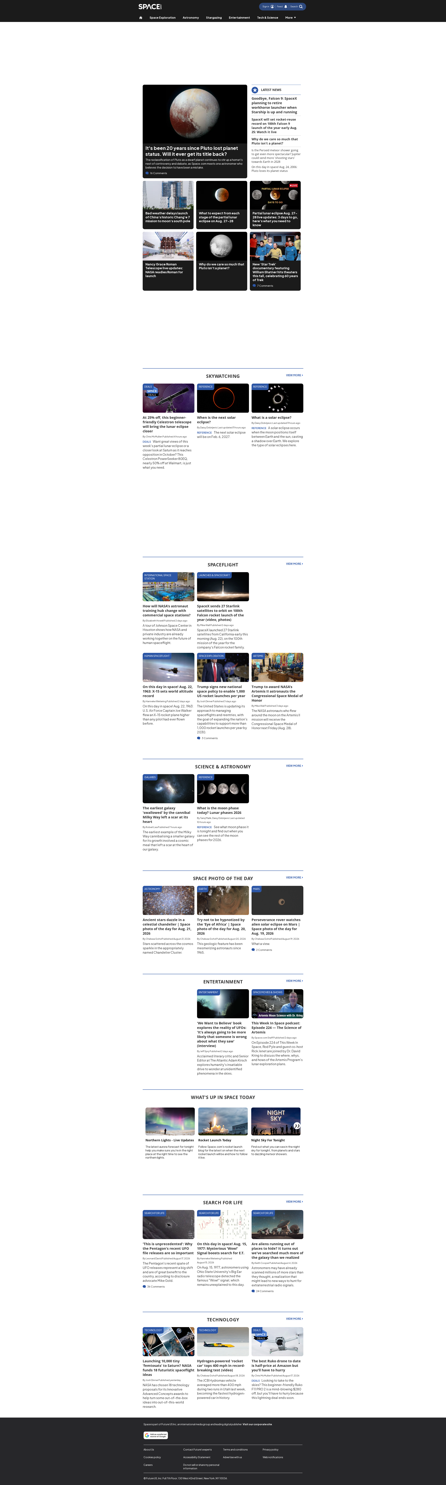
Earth (203, 888)
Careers (148, 1464)
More (289, 17)
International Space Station (157, 577)
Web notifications (273, 1457)
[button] (296, 6)
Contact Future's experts (197, 1449)
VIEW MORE (294, 375)
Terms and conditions (235, 1449)
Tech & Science (267, 17)
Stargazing (214, 17)
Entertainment (239, 17)
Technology (153, 1330)
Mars (256, 888)
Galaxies (150, 777)
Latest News (271, 90)
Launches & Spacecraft (214, 575)
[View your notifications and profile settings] (285, 6)
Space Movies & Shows (267, 992)
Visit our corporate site (257, 1424)
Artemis (258, 655)
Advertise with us (232, 1457)
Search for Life (154, 1213)
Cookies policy (152, 1457)
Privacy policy (271, 1449)
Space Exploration (163, 17)
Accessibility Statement (196, 1457)
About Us (149, 1449)
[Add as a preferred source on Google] (156, 1435)
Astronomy (191, 17)
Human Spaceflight (157, 655)
